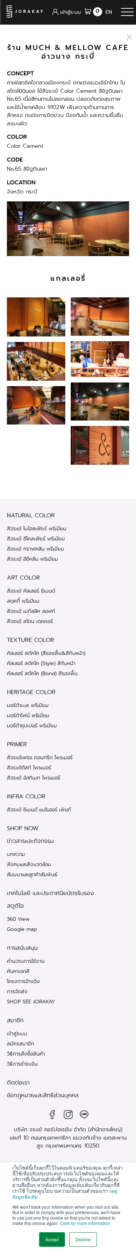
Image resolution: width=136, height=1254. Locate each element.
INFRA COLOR (26, 796)
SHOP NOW (22, 828)
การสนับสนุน (22, 948)
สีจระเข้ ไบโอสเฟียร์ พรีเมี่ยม (36, 528)
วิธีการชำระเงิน (22, 1063)
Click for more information (85, 1223)
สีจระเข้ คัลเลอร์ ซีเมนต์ (31, 590)
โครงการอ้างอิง (23, 981)
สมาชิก (15, 1020)
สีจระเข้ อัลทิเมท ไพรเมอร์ (33, 777)
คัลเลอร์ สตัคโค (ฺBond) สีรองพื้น (42, 673)
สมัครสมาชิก (20, 1043)
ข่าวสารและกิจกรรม (30, 841)
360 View (18, 919)
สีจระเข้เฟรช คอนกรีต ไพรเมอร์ (40, 757)
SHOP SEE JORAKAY (31, 1001)
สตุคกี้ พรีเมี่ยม (23, 601)
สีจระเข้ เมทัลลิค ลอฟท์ (31, 611)
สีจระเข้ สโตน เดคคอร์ (30, 621)
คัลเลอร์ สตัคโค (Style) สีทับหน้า (41, 663)
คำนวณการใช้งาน (26, 961)
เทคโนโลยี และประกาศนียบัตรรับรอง (50, 893)
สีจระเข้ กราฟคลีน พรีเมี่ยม (35, 548)
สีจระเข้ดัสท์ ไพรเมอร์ (29, 767)
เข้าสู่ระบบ (17, 1033)
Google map (22, 929)
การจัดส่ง (17, 991)
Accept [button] (52, 1239)
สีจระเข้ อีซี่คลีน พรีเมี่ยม (32, 559)
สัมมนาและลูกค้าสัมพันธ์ (32, 874)
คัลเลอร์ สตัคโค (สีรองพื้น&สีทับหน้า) (46, 653)
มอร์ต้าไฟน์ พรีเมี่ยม (28, 715)
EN (109, 12)
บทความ (16, 854)
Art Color (23, 577)
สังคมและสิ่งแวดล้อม (29, 864)
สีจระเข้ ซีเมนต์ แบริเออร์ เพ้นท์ (39, 809)
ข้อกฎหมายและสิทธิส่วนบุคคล (43, 1095)
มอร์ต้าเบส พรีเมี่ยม (28, 705)
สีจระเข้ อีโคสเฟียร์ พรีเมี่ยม (36, 538)
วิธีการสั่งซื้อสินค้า (26, 1053)
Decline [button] (83, 1239)
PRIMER (17, 744)
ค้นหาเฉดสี (18, 971)
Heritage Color (31, 692)
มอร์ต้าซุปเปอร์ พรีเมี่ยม (32, 725)
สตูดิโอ (15, 906)
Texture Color (30, 640)
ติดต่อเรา (18, 1082)
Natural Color (31, 515)
